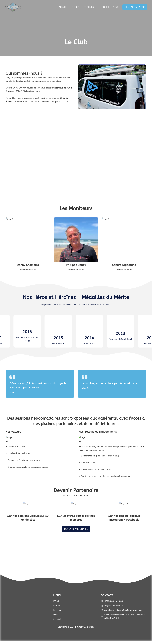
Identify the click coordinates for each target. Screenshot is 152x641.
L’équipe (104, 7)
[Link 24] (84, 557)
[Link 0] (13, 7)
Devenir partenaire (76, 529)
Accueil (63, 7)
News (116, 7)
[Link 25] (114, 557)
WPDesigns (89, 627)
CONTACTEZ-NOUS (135, 7)
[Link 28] (16, 600)
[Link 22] (23, 557)
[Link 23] (53, 557)
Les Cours (88, 7)
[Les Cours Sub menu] (96, 7)
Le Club (75, 7)
